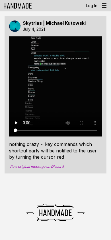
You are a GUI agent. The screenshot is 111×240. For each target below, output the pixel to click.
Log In (91, 5)
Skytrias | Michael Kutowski (54, 23)
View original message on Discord (36, 167)
